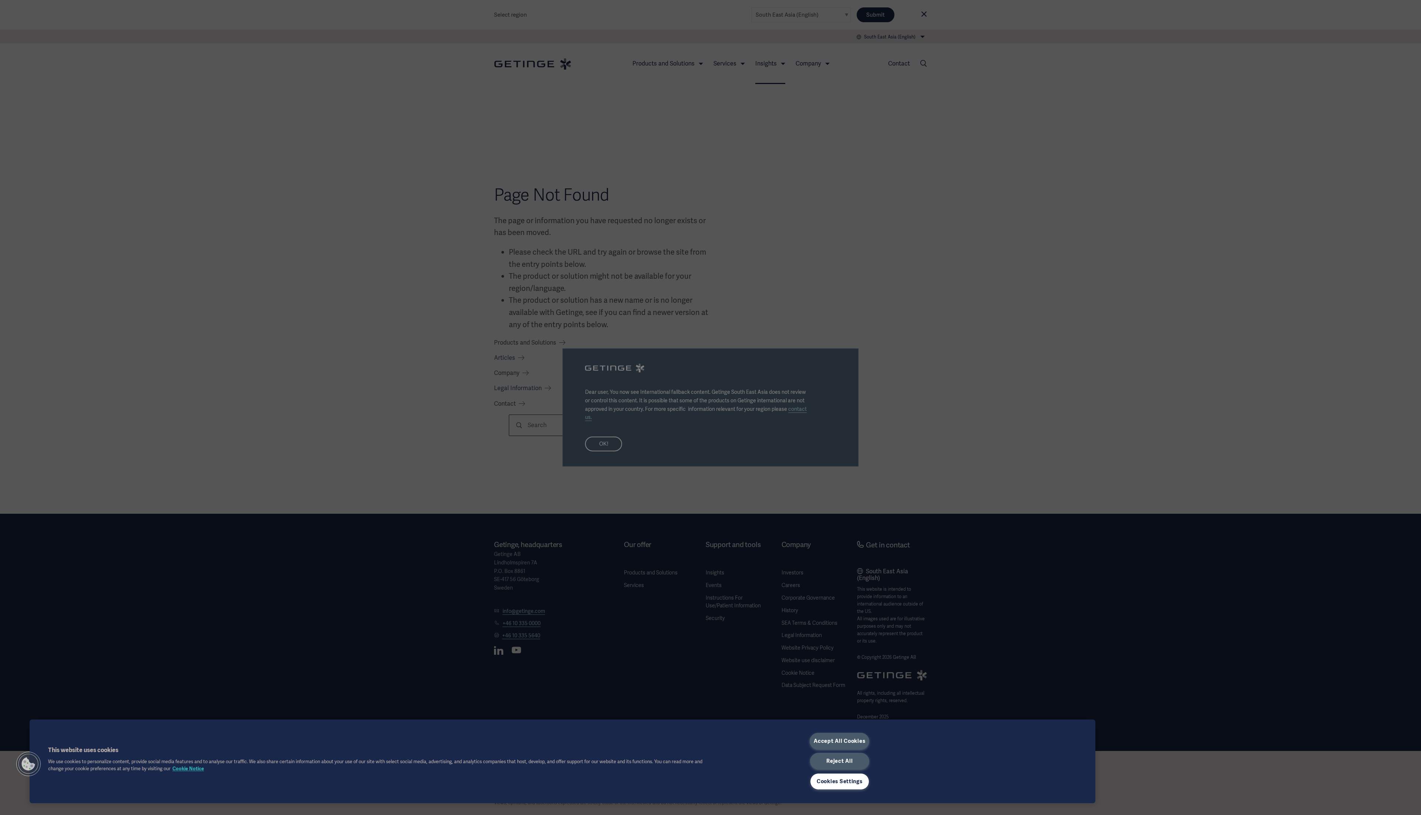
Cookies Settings (840, 781)
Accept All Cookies (839, 741)
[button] (28, 764)
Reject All (839, 761)
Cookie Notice (188, 768)
